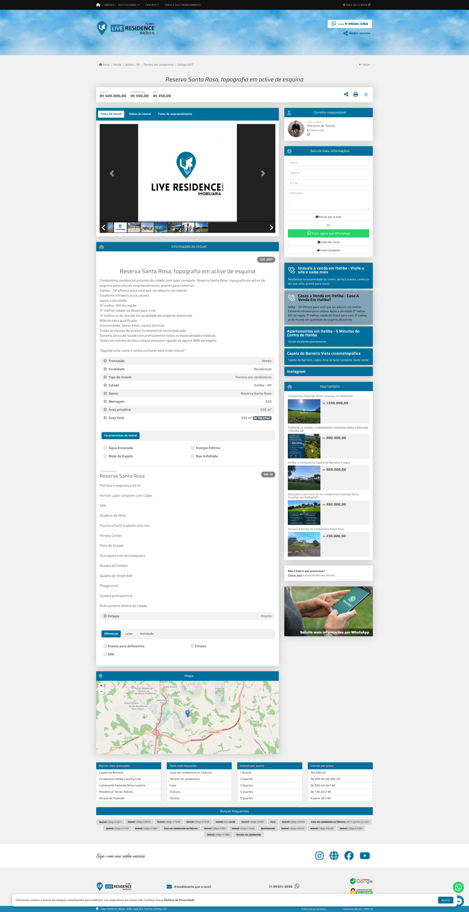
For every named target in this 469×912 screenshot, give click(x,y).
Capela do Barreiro (111, 772)
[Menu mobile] (98, 5)
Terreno (175, 798)
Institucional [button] (127, 5)
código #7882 (218, 834)
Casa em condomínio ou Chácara (191, 772)
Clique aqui (295, 575)
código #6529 (322, 828)
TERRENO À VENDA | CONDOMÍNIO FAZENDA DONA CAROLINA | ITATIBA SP (328, 429)
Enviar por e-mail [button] (329, 217)
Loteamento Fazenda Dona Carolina (122, 785)
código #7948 (168, 822)
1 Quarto (245, 772)
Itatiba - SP (132, 65)
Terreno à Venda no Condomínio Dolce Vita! (316, 529)
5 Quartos (246, 798)
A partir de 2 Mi (321, 798)
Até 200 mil (318, 772)
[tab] (111, 114)
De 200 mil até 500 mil (325, 779)
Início (106, 65)
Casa (173, 785)
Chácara (175, 792)
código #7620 (243, 828)
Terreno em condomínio (158, 65)
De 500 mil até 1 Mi (323, 785)
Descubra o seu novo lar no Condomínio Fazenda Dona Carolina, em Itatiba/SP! (323, 496)
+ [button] (101, 685)
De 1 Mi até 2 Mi (321, 792)
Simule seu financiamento (183, 5)
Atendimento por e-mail (192, 886)
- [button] (101, 691)
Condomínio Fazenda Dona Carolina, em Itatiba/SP (320, 396)
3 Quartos (246, 785)
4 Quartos (246, 792)
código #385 (215, 828)
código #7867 (146, 828)
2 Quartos (246, 779)
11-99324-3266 (356, 23)
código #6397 (253, 822)
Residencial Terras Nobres (116, 792)
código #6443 (292, 828)
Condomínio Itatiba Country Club (120, 779)
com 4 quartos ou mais (340, 822)
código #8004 (139, 822)
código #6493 (293, 822)
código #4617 (110, 822)
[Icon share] (319, 856)
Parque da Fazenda (111, 798)
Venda (117, 65)
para (225, 822)
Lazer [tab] (129, 634)
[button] (113, 173)
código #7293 (351, 828)
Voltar (365, 65)
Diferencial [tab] (111, 634)
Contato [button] (150, 5)
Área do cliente (356, 5)
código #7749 (117, 828)
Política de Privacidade (179, 900)
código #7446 (198, 822)
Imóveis (109, 5)
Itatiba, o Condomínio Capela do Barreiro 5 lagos (319, 462)
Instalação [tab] (147, 634)
